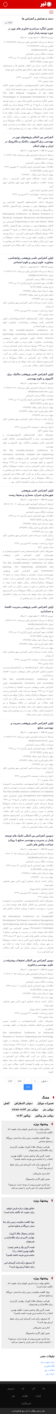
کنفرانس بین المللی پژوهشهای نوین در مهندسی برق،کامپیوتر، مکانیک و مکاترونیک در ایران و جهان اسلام (29, 141)
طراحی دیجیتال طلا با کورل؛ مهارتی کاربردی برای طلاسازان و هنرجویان (19, 1237)
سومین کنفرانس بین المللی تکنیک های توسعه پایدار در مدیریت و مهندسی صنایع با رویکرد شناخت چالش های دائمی (29, 840)
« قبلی (44, 1081)
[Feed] (15, 1396)
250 (10, 1081)
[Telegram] (27, 1396)
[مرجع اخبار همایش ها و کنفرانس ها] (45, 4)
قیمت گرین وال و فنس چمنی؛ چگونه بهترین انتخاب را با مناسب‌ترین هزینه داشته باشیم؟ (20, 1251)
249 (19, 1081)
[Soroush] (12, 1388)
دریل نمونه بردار (47, 1362)
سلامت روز (49, 1370)
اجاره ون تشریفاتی (41, 1173)
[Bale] (25, 1388)
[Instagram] (28, 1403)
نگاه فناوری (49, 1366)
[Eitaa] (45, 1388)
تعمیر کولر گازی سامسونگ (38, 1179)
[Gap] (35, 1388)
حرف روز (50, 1374)
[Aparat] (40, 1396)
